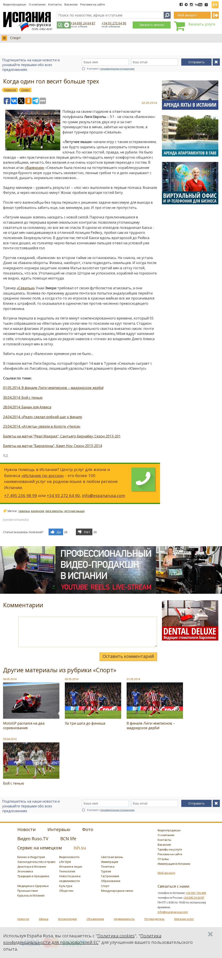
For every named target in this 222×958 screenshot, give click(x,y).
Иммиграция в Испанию (174, 864)
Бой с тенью (13, 783)
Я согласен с (110, 68)
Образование (110, 881)
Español (215, 3)
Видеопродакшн (14, 4)
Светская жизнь (112, 857)
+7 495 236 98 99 (20, 495)
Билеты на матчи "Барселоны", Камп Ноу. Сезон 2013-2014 (52, 445)
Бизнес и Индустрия (31, 857)
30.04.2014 (9, 739)
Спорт (15, 37)
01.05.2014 (133, 679)
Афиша (43, 919)
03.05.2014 (71, 679)
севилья (24, 511)
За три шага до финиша (85, 723)
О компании (37, 4)
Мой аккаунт (166, 873)
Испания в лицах (70, 866)
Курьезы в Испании (30, 895)
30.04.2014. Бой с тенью (22, 397)
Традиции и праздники (33, 876)
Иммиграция (109, 862)
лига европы (54, 511)
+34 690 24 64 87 (83, 23)
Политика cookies (116, 936)
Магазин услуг (184, 919)
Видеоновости (69, 857)
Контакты (55, 4)
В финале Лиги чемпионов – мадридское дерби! (151, 725)
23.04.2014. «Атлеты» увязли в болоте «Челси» (41, 426)
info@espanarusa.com (103, 495)
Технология (67, 871)
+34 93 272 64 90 (114, 23)
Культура (65, 886)
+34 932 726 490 (196, 893)
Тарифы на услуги (170, 849)
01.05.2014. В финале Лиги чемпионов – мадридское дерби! (53, 387)
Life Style (65, 862)
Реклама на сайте (92, 4)
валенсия (37, 511)
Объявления (95, 919)
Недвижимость (124, 919)
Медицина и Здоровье (33, 886)
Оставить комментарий (128, 656)
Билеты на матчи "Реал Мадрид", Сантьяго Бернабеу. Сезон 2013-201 (62, 436)
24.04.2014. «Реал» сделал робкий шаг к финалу (42, 416)
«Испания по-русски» (42, 475)
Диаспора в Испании (31, 866)
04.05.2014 (9, 679)
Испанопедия (67, 919)
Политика (107, 866)
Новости (23, 919)
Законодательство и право (36, 862)
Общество (66, 891)
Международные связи (117, 891)
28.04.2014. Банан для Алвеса (27, 407)
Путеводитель (154, 919)
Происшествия (27, 891)
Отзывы (163, 859)
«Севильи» (26, 288)
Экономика (25, 871)
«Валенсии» (34, 167)
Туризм (106, 871)
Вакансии (71, 4)
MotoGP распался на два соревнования (23, 725)
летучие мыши (74, 511)
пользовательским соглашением (117, 68)
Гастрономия (110, 876)
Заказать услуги (201, 24)
